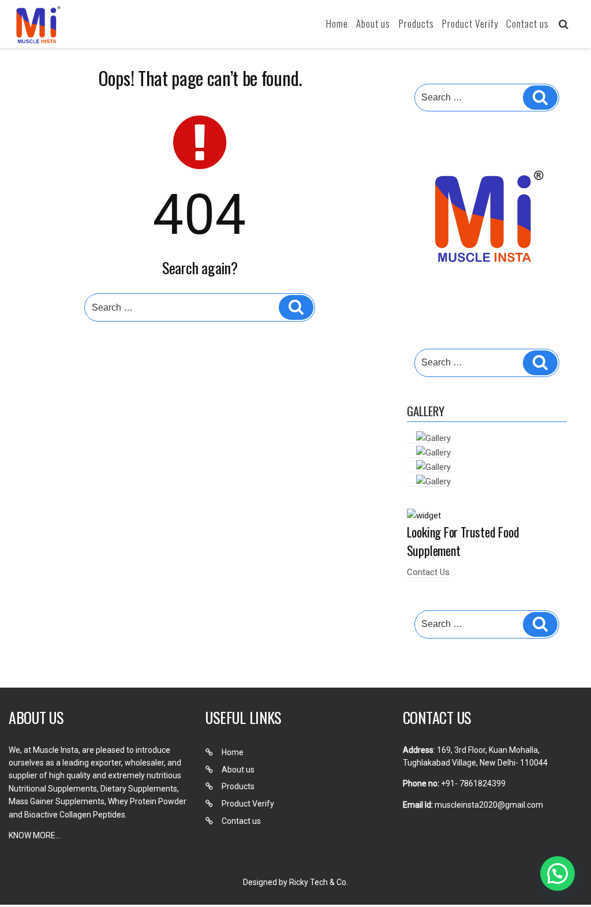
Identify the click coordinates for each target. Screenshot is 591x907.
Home (337, 23)
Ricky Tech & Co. (318, 882)
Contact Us (428, 572)
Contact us (527, 23)
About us (373, 23)
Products (416, 23)
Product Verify (470, 23)
